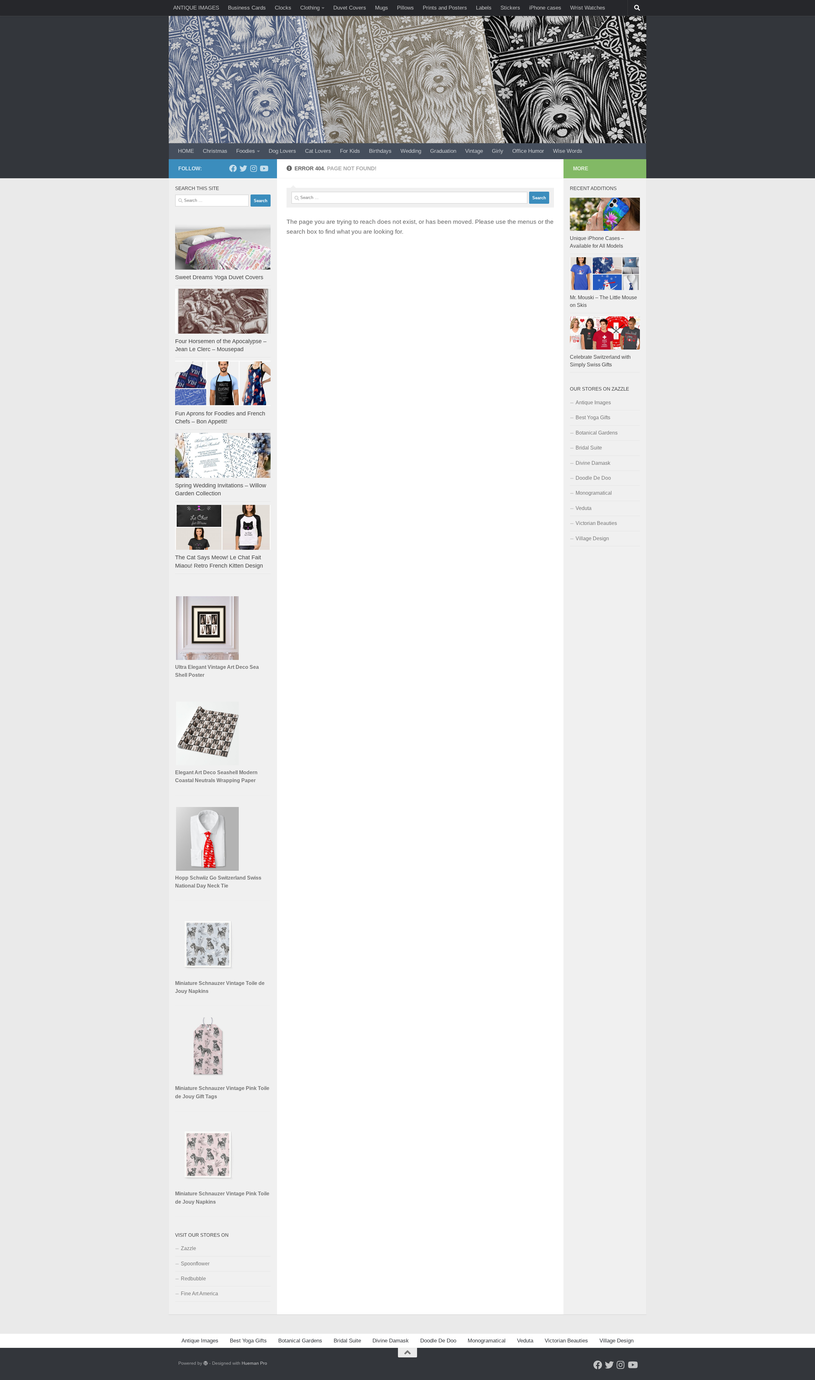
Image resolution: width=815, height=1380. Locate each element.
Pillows (405, 8)
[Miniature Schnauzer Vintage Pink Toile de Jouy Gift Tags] (208, 1079)
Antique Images (593, 402)
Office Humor (528, 151)
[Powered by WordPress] (205, 1363)
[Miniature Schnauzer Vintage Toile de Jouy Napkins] (208, 974)
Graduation (443, 151)
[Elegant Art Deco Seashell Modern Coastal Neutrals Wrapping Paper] (208, 763)
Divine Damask (593, 463)
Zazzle (188, 1248)
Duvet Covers (349, 8)
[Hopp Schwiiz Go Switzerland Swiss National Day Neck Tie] (208, 869)
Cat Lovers (318, 151)
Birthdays (380, 151)
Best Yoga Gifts (593, 417)
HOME (186, 151)
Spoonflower (195, 1263)
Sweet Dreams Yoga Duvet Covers (219, 277)
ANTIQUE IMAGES (196, 8)
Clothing (310, 8)
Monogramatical (594, 493)
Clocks (283, 8)
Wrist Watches (587, 8)
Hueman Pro (254, 1363)
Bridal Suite (589, 447)
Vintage (474, 151)
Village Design (592, 538)
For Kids (350, 151)
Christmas (215, 151)
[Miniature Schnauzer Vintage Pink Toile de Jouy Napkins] (208, 1184)
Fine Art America (199, 1293)
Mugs (381, 8)
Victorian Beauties (596, 523)
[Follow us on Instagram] (253, 168)
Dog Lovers (282, 151)
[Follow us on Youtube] (263, 168)
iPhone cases (545, 8)
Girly (497, 151)
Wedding (410, 151)
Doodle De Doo (593, 478)
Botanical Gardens (597, 432)
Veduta (584, 508)
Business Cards (247, 8)
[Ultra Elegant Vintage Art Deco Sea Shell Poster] (208, 658)
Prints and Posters (445, 8)
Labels (484, 8)
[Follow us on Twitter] (243, 168)
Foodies (245, 151)
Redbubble (193, 1278)
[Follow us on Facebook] (233, 168)
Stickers (510, 8)
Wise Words (567, 151)
